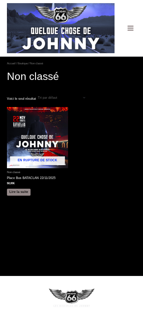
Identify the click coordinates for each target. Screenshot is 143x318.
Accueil (11, 63)
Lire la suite (18, 192)
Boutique (23, 63)
